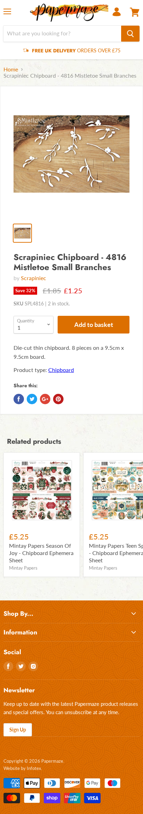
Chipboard (61, 369)
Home (10, 69)
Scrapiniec (33, 278)
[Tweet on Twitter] (32, 399)
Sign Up (17, 730)
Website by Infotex (22, 768)
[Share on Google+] (45, 399)
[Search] (130, 34)
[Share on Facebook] (19, 399)
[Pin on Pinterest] (58, 399)
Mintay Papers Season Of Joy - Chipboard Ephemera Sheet (41, 552)
